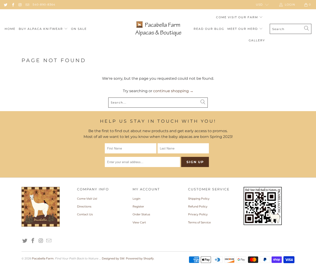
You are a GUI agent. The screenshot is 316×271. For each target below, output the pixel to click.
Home (10, 28)
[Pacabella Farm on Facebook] (13, 4)
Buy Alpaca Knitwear (41, 28)
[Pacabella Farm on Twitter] (5, 4)
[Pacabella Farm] (158, 29)
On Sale (79, 28)
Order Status (141, 214)
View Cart (139, 222)
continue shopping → (173, 91)
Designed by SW (113, 258)
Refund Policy (198, 206)
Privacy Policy (198, 214)
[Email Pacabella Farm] (27, 4)
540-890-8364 (44, 4)
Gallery (257, 40)
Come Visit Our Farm (237, 17)
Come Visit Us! (87, 198)
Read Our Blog (209, 28)
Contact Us (85, 214)
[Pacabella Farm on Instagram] (20, 4)
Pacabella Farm (43, 258)
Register (138, 206)
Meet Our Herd (243, 28)
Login (136, 198)
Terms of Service (199, 222)
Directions (84, 206)
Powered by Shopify (140, 258)
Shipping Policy (199, 198)
